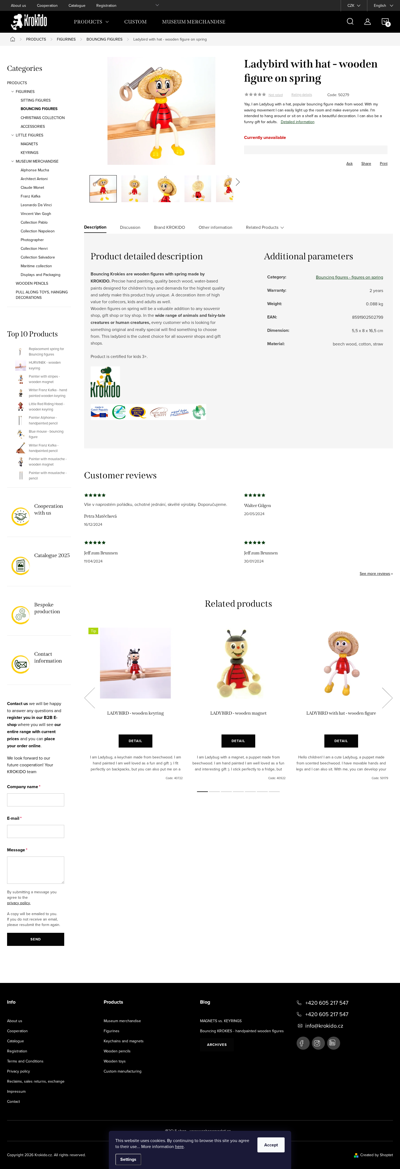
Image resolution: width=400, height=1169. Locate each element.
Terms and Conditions (25, 1061)
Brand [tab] (169, 227)
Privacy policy (18, 1071)
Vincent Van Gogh (36, 213)
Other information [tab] (215, 227)
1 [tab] (202, 791)
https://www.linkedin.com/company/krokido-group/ (333, 1043)
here (179, 1146)
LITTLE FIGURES (29, 135)
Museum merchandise (122, 1020)
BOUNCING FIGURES (39, 109)
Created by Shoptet (376, 1155)
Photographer (32, 239)
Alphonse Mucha (35, 170)
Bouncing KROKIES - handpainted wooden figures (242, 1031)
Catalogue (77, 5)
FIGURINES (25, 91)
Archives (217, 1044)
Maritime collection (36, 266)
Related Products (262, 227)
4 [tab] (238, 791)
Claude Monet (32, 187)
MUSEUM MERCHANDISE (37, 161)
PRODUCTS (17, 83)
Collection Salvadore (38, 257)
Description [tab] (95, 227)
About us (18, 5)
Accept (271, 1145)
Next (387, 698)
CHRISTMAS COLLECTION (43, 117)
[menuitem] (91, 22)
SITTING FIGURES (36, 100)
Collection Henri (34, 248)
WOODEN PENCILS (32, 283)
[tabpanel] (135, 704)
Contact (13, 1101)
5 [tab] (250, 791)
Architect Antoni (34, 178)
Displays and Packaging (40, 274)
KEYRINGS (29, 152)
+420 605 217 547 (326, 1002)
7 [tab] (274, 791)
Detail (135, 740)
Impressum (16, 1091)
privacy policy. (18, 903)
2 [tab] (214, 791)
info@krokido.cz (324, 1025)
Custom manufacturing (122, 1071)
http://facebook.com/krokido (303, 1043)
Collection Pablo (34, 222)
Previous (89, 698)
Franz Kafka (30, 196)
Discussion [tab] (130, 227)
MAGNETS (29, 144)
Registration (106, 5)
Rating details (301, 95)
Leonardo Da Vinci (36, 205)
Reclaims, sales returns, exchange (35, 1081)
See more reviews (375, 573)
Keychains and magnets (124, 1041)
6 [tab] (262, 791)
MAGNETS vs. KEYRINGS (221, 1021)
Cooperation (47, 5)
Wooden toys (115, 1061)
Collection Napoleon (38, 231)
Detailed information (298, 122)
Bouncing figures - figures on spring (349, 277)
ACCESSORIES (33, 126)
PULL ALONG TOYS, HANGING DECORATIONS (42, 294)
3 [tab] (226, 791)
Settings (128, 1159)
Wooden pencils (117, 1051)
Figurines (111, 1030)
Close (274, 162)
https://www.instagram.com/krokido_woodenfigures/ (318, 1043)
